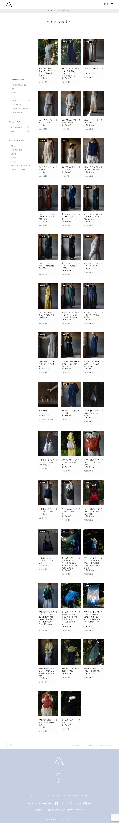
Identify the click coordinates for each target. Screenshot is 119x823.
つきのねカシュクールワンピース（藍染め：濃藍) (92, 363)
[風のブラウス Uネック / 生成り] (71, 150)
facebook (63, 803)
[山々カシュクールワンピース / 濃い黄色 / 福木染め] (48, 296)
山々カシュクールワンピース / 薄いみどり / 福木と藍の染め (69, 314)
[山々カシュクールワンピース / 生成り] (93, 247)
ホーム (33, 795)
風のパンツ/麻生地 (91, 68)
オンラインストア (106, 745)
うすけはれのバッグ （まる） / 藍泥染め (69, 511)
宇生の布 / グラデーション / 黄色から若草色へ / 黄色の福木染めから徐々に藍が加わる (92, 563)
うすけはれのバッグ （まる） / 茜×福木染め (92, 462)
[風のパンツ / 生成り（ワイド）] (93, 103)
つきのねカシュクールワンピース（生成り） (46, 363)
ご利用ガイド (91, 745)
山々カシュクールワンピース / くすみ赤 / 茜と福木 (46, 216)
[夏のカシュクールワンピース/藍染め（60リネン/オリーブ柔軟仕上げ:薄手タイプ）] (71, 52)
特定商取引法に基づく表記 (62, 795)
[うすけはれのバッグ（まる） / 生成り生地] (71, 443)
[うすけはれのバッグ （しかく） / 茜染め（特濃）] (93, 492)
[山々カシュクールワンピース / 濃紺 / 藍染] (71, 198)
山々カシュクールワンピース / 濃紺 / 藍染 (69, 216)
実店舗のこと (77, 745)
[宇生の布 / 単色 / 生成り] (71, 703)
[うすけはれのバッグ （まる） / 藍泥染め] (71, 492)
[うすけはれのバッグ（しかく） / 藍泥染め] (48, 541)
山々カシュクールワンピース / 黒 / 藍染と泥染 (69, 265)
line (89, 803)
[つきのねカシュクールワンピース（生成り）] (48, 345)
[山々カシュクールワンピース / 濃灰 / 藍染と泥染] (48, 247)
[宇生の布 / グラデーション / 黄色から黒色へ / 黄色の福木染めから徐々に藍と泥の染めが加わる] (71, 541)
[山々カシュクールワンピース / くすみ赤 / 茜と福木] (48, 198)
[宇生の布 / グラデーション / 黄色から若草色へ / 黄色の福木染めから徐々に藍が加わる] (93, 541)
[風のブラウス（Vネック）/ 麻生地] (71, 103)
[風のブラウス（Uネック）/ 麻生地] (48, 103)
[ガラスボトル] (48, 394)
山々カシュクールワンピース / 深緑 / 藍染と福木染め (92, 216)
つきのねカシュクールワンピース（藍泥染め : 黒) (69, 363)
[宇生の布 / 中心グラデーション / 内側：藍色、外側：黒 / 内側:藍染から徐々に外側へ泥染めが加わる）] (71, 595)
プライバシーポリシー (44, 795)
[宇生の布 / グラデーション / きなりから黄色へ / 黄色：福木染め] (48, 652)
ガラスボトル (44, 411)
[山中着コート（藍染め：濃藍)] (71, 394)
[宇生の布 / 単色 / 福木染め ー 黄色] (71, 652)
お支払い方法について (81, 795)
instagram (77, 803)
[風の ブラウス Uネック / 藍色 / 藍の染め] (93, 150)
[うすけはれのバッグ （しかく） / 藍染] (48, 492)
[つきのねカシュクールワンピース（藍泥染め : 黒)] (71, 345)
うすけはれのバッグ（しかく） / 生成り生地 (92, 413)
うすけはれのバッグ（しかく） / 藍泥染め (46, 560)
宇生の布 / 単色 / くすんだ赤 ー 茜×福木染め (47, 722)
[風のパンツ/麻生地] (93, 52)
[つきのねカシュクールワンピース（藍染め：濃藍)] (93, 345)
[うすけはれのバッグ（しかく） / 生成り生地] (93, 394)
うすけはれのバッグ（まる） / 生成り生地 (69, 462)
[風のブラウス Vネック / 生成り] (48, 150)
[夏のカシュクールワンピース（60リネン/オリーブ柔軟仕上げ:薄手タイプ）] (48, 52)
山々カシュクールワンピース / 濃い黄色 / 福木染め (46, 314)
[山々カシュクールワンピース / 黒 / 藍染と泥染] (71, 247)
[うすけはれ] (9, 4)
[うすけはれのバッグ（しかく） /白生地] (48, 443)
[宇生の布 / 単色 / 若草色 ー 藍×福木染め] (93, 652)
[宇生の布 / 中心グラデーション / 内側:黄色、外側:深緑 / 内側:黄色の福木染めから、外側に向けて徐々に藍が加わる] (48, 595)
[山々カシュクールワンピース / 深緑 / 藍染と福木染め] (93, 198)
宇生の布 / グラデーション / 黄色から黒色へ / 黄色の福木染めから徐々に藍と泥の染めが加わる (69, 563)
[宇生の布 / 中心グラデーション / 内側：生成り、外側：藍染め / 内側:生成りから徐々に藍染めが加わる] (93, 595)
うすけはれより (44, 78)
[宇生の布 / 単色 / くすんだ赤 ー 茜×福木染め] (48, 703)
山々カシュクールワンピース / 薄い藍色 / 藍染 (92, 314)
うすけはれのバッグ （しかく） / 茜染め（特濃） (92, 511)
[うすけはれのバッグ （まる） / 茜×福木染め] (93, 443)
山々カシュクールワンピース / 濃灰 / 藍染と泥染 (46, 265)
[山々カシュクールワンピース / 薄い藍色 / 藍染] (93, 296)
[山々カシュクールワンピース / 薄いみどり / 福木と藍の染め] (71, 296)
